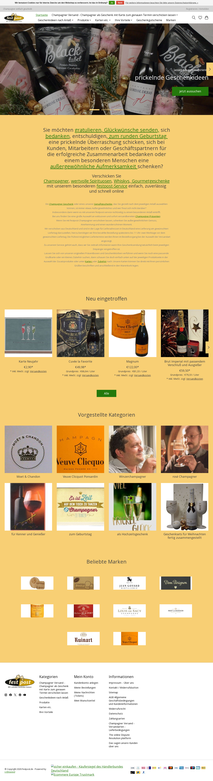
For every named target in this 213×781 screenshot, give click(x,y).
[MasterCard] (170, 768)
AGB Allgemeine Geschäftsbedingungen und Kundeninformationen (123, 700)
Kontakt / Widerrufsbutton (123, 687)
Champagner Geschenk (61, 203)
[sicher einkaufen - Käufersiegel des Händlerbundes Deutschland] (88, 771)
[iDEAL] (154, 768)
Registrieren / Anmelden (197, 8)
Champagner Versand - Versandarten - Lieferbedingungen (122, 727)
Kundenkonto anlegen (86, 682)
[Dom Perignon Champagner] (176, 583)
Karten (88, 261)
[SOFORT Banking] (143, 768)
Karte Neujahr (28, 362)
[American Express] (181, 768)
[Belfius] (187, 768)
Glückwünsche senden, (131, 129)
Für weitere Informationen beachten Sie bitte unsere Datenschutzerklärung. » (161, 3)
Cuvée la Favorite (80, 362)
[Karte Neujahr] (28, 333)
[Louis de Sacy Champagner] (129, 611)
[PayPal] (203, 768)
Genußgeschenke (103, 203)
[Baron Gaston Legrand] (37, 583)
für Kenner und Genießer (28, 534)
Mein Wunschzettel (84, 700)
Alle (106, 393)
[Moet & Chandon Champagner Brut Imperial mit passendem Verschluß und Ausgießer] (185, 333)
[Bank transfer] (132, 768)
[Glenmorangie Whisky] (37, 611)
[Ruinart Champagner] (83, 639)
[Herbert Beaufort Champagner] (83, 611)
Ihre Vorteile (46, 712)
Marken (171, 20)
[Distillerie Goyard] (129, 583)
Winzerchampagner (132, 477)
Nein (120, 3)
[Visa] (176, 768)
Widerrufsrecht (117, 708)
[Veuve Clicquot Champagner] (129, 639)
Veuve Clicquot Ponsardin (80, 477)
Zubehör (102, 261)
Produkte (44, 702)
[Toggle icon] (193, 18)
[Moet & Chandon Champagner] (176, 611)
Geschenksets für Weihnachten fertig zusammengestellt (185, 536)
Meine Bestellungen (85, 687)
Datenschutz (116, 713)
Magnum (132, 362)
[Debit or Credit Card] (132, 773)
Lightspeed (10, 772)
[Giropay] (149, 768)
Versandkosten (38, 371)
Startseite (42, 15)
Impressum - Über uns (121, 682)
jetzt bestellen (22, 91)
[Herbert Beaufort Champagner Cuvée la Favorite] (80, 333)
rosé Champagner (185, 477)
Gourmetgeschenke (150, 181)
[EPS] (165, 768)
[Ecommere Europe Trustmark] (72, 775)
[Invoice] (138, 768)
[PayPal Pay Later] (138, 773)
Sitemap (113, 692)
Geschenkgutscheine (149, 20)
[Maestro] (192, 768)
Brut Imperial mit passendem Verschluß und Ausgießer (184, 363)
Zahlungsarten (117, 718)
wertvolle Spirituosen (91, 181)
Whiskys (121, 181)
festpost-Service (112, 186)
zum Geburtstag (80, 534)
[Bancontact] (160, 768)
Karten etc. (45, 707)
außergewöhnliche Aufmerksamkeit (93, 166)
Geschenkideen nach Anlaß (53, 697)
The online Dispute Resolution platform (120, 736)
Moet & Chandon (28, 477)
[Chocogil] (83, 583)
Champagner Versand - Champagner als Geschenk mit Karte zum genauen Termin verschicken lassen (53, 687)
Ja (112, 3)
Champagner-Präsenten (147, 216)
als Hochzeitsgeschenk (132, 534)
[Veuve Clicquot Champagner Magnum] (132, 333)
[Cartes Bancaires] (198, 768)
